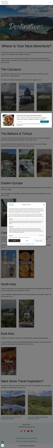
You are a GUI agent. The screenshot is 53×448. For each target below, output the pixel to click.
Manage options (39, 240)
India (26, 313)
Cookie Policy (21, 243)
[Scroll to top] (50, 442)
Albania (8, 163)
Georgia (8, 96)
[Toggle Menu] (51, 2)
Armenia (26, 96)
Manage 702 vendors (13, 237)
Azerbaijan (44, 96)
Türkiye (44, 163)
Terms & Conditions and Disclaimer (26, 441)
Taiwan (9, 361)
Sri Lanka (8, 313)
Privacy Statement (28, 243)
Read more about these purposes (24, 237)
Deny (27, 240)
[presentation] (13, 403)
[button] (44, 204)
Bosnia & (26, 159)
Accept (14, 240)
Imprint (33, 243)
